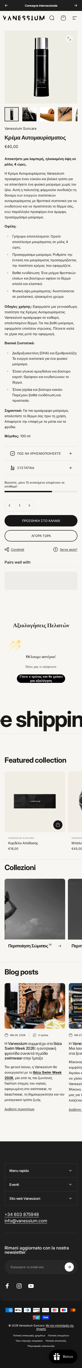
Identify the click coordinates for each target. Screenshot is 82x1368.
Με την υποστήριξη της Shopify (55, 1327)
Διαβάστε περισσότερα (19, 1109)
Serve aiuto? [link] (68, 549)
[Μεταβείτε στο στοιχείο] (12, 114)
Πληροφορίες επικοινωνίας (41, 1346)
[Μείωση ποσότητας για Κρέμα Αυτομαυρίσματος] (9, 505)
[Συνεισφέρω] (69, 1267)
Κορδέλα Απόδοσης (23, 843)
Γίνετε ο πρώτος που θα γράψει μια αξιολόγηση (41, 678)
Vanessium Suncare (21, 128)
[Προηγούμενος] (6, 5)
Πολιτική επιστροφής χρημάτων (29, 1335)
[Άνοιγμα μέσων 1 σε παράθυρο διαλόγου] (69, 38)
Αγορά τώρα (41, 536)
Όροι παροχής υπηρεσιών (29, 1341)
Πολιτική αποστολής (56, 1341)
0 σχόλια (43, 1035)
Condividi (17, 549)
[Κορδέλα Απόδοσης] (35, 801)
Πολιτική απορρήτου (58, 1335)
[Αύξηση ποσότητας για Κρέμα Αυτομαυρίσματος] (29, 505)
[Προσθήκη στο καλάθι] (57, 824)
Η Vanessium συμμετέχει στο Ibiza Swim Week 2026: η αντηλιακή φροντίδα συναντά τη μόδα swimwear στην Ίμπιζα (33, 1050)
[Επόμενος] (76, 5)
